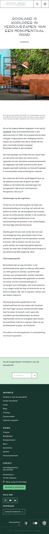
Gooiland (7, 132)
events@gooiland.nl (10, 467)
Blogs (5, 408)
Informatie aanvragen (14, 487)
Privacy (9, 530)
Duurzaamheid (8, 416)
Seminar (6, 451)
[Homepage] (14, 4)
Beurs (5, 444)
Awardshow (7, 448)
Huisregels (36, 530)
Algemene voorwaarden (22, 530)
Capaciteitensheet (13, 512)
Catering (6, 412)
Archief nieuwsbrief (10, 401)
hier (12, 225)
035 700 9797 (8, 470)
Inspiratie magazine (10, 420)
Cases (5, 405)
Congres (6, 432)
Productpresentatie (10, 455)
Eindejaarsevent (9, 440)
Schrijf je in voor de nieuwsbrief (15, 397)
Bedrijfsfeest (7, 436)
